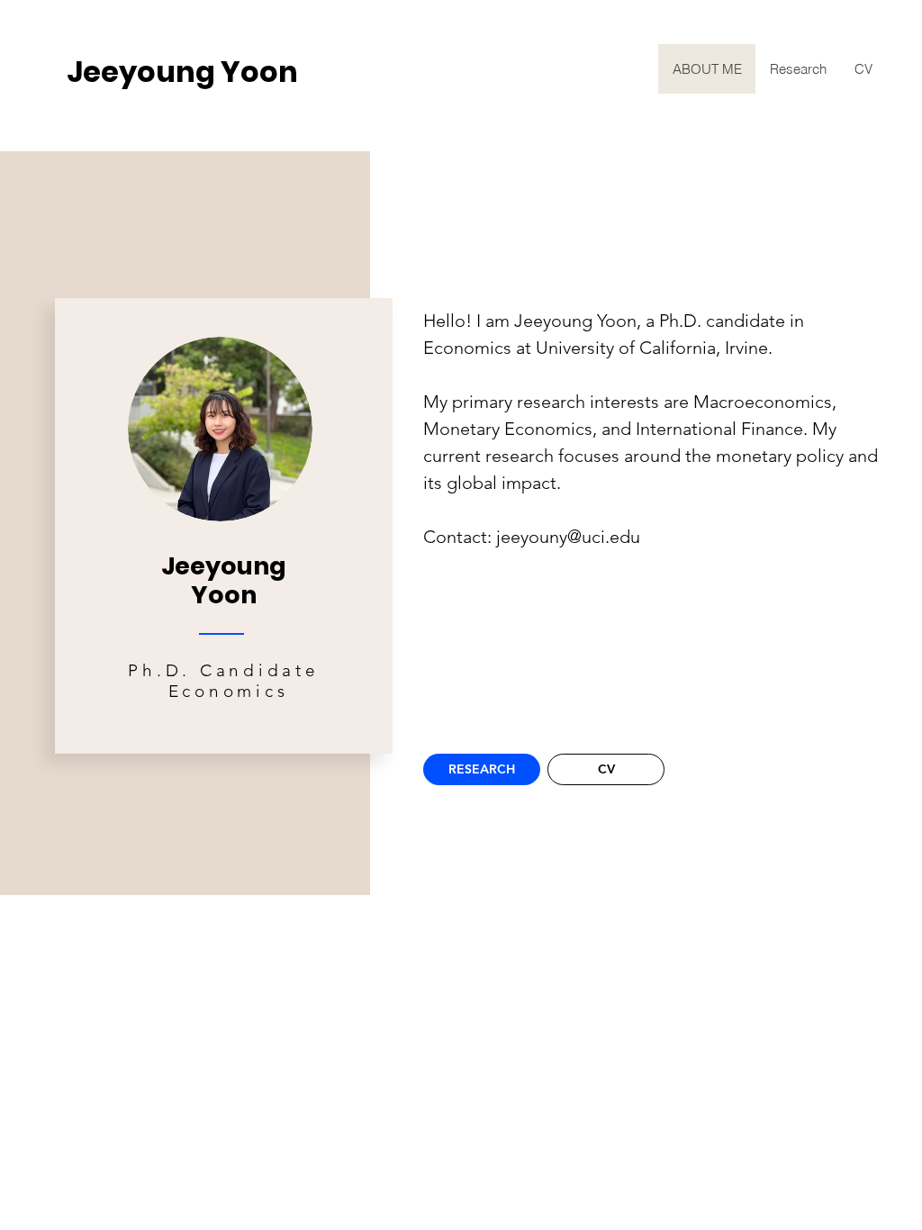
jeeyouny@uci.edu (568, 536)
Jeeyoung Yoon (182, 71)
